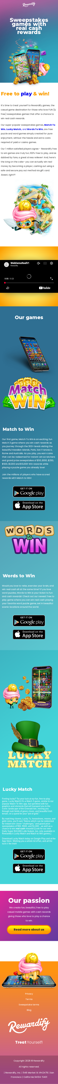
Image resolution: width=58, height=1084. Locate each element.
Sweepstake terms (29, 1004)
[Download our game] (29, 492)
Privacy (29, 993)
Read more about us (29, 930)
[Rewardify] (29, 4)
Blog (29, 1010)
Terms (29, 999)
